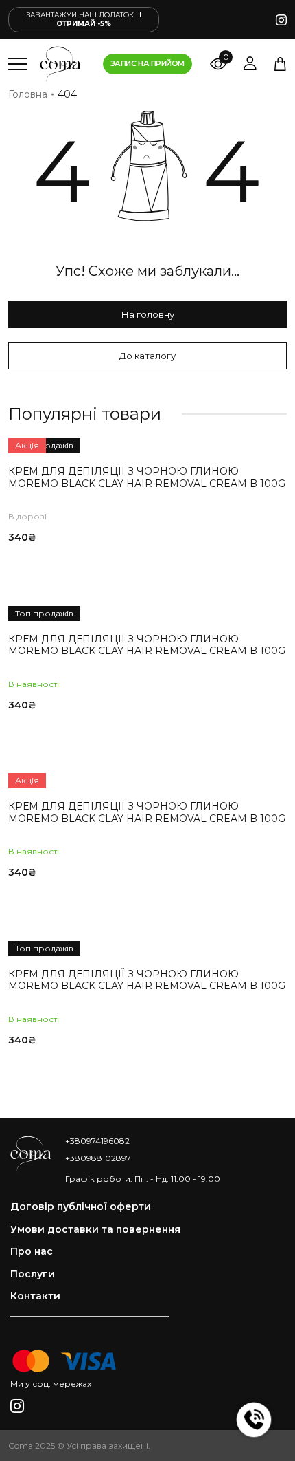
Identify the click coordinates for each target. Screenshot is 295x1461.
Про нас (31, 1251)
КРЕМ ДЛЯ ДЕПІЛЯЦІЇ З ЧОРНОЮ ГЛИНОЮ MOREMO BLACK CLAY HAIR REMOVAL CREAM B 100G (146, 477)
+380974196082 (97, 1141)
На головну (147, 314)
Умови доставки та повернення (95, 1229)
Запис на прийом (147, 63)
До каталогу (147, 355)
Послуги (32, 1274)
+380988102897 (98, 1158)
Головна (27, 94)
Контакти (35, 1296)
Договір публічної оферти (80, 1207)
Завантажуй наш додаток (84, 19)
